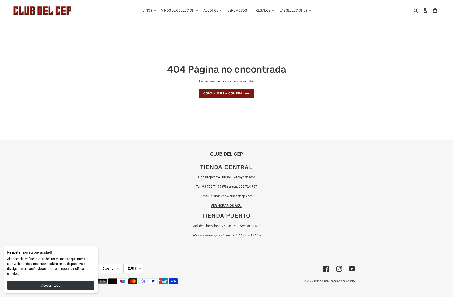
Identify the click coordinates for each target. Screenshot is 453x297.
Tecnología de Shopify (342, 281)
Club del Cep (321, 281)
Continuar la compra (222, 93)
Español (108, 268)
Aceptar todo (50, 285)
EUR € (132, 268)
